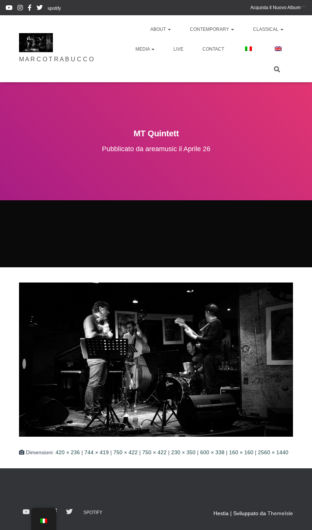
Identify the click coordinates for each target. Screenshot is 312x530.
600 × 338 (212, 452)
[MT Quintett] (156, 360)
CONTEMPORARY (210, 29)
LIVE (178, 49)
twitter (40, 9)
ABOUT (158, 29)
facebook (30, 9)
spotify (54, 8)
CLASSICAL (266, 29)
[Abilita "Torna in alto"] (297, 514)
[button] (169, 29)
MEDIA (143, 49)
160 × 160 (241, 452)
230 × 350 (183, 452)
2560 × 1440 (273, 452)
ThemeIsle (280, 513)
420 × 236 (68, 452)
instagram (20, 9)
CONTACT (213, 49)
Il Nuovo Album (275, 7)
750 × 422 (125, 452)
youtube (9, 9)
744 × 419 (96, 452)
